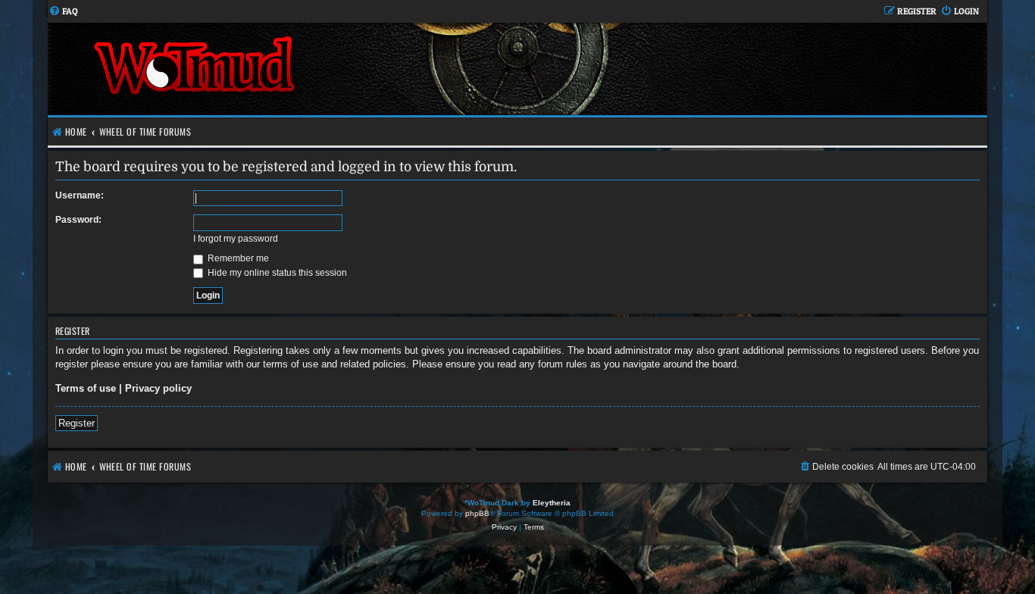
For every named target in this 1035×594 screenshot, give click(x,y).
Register (76, 423)
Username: (79, 195)
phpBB (477, 513)
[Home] (282, 69)
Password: (78, 219)
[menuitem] (63, 12)
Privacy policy (158, 388)
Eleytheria (552, 503)
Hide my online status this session (276, 272)
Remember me (237, 258)
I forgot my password (235, 238)
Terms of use (85, 388)
